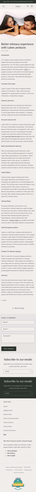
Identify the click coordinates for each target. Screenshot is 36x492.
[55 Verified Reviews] (18, 491)
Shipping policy (28, 470)
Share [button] (4, 300)
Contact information (19, 472)
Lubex (11, 467)
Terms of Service (8, 422)
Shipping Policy (7, 410)
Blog (4, 434)
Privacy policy (9, 470)
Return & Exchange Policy (11, 418)
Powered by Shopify (17, 467)
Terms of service (18, 470)
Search (5, 406)
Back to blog (19, 308)
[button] (3, 6)
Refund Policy (7, 414)
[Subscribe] (30, 371)
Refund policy (27, 467)
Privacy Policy (7, 426)
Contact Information (9, 430)
